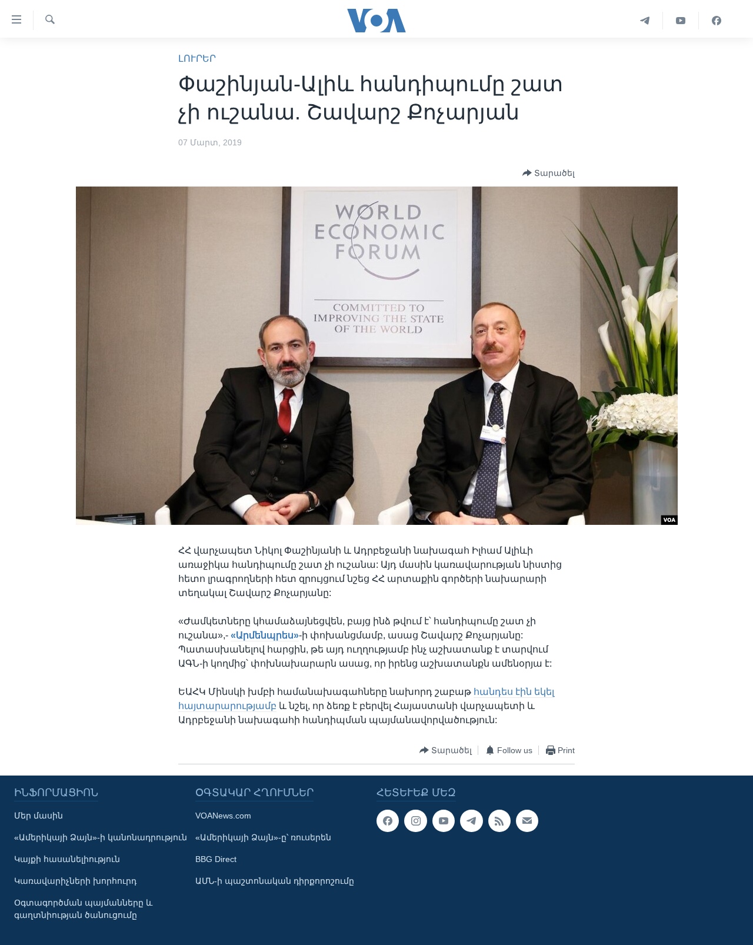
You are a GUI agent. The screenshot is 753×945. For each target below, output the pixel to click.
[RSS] (499, 821)
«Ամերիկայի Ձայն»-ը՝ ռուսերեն (263, 837)
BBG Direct (215, 859)
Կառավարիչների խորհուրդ (75, 881)
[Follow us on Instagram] (415, 821)
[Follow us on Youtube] (443, 821)
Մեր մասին (38, 815)
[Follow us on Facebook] (387, 821)
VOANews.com (223, 815)
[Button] (548, 173)
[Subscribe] (527, 821)
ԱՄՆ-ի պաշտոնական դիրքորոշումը (274, 881)
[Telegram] (645, 20)
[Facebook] (716, 20)
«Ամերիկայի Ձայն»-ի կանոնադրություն (100, 837)
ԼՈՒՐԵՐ (197, 59)
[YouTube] (681, 20)
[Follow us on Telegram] (471, 821)
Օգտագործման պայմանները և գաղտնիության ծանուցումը (83, 909)
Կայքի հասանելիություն (67, 859)
